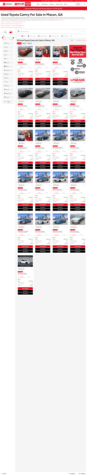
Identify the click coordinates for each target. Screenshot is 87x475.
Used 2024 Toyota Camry (59, 19)
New (5, 30)
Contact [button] (78, 4)
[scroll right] (71, 36)
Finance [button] (52, 4)
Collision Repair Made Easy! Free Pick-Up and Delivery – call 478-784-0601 (43, 8)
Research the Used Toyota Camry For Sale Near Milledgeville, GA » (13, 25)
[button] (84, 4)
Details (29, 66)
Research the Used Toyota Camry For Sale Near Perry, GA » (11, 23)
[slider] (2, 37)
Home (8, 10)
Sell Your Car (59, 4)
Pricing (21, 66)
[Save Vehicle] (32, 59)
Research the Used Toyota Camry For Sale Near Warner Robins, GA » (13, 21)
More (65, 4)
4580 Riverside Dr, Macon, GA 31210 (67, 0)
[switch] (5, 31)
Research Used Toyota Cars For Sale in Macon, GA (19, 10)
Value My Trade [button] (25, 84)
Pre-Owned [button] (44, 4)
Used (11, 30)
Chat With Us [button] (25, 81)
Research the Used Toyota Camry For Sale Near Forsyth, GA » (12, 27)
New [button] (38, 4)
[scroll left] (19, 36)
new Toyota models (46, 19)
